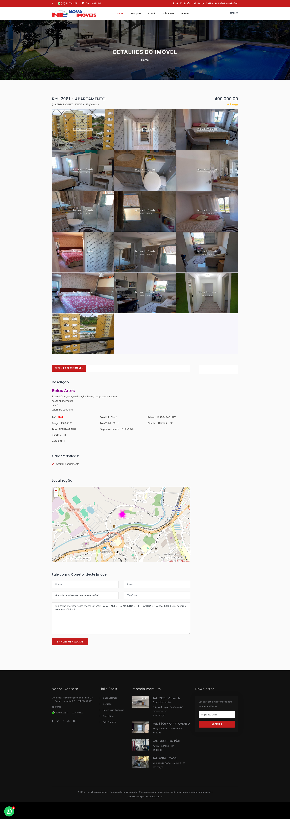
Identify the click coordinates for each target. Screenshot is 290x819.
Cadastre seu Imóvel (227, 3)
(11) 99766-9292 (69, 3)
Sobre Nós (108, 716)
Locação (152, 13)
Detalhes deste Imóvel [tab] (69, 368)
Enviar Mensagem (70, 641)
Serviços (107, 704)
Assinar (216, 724)
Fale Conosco (109, 722)
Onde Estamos (110, 698)
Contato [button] (184, 13)
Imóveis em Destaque (113, 710)
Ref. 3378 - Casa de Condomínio (167, 700)
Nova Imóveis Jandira (97, 792)
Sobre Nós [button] (168, 13)
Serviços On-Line (204, 3)
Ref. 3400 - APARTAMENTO (171, 724)
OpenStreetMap (183, 561)
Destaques (135, 13)
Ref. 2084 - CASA (165, 758)
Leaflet (170, 561)
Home (120, 13)
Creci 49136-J (93, 3)
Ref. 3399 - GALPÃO (166, 741)
